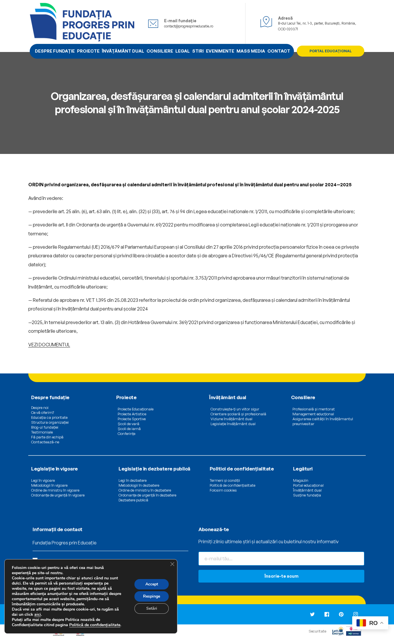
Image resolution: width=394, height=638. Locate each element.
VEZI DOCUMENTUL (49, 344)
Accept (151, 584)
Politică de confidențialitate (94, 625)
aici (37, 614)
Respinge (151, 596)
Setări (151, 608)
